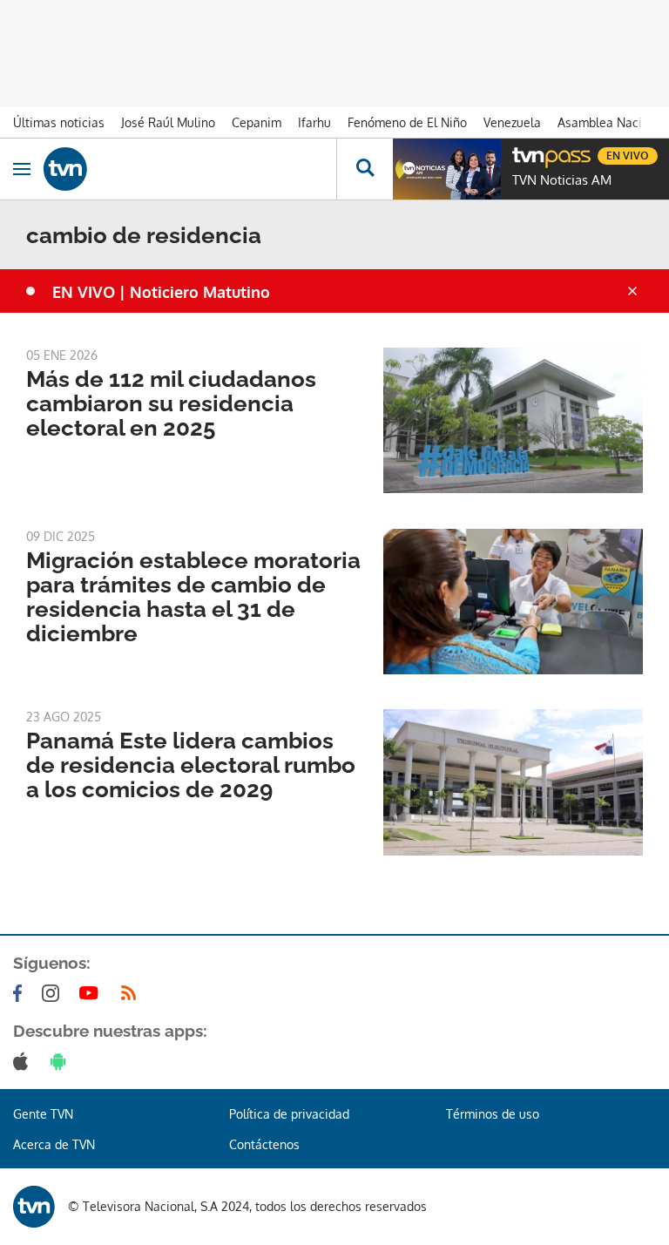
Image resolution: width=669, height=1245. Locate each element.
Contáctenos (264, 1144)
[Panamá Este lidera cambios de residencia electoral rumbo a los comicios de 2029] (513, 782)
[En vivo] (521, 153)
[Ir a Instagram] (54, 993)
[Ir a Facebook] (21, 993)
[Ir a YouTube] (92, 993)
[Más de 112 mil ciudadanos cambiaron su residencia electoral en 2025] (513, 420)
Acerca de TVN (54, 1144)
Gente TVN (43, 1113)
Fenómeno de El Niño (407, 122)
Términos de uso (492, 1113)
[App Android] (62, 1061)
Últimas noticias (59, 122)
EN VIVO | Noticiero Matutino (161, 291)
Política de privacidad (289, 1113)
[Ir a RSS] (132, 993)
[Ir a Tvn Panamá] (190, 169)
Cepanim (256, 122)
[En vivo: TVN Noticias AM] (447, 169)
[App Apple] (24, 1061)
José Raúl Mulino (168, 122)
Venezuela (512, 122)
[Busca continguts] (364, 169)
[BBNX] (34, 1207)
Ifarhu (314, 122)
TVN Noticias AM (562, 180)
